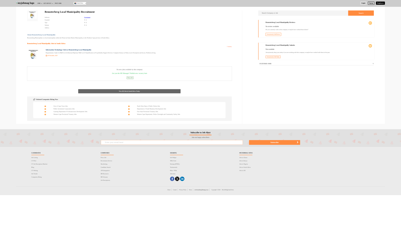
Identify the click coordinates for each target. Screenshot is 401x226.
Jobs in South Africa (245, 167)
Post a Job (130, 77)
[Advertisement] (316, 86)
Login (363, 3)
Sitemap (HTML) (175, 164)
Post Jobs (58, 3)
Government (87, 17)
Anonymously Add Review (273, 34)
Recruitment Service (106, 161)
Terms (190, 190)
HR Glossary (104, 177)
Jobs (39, 3)
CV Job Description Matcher (39, 164)
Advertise (172, 174)
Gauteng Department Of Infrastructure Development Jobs (70, 111)
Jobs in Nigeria (243, 164)
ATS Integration (105, 170)
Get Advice (47, 3)
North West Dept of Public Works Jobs (148, 106)
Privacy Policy (182, 190)
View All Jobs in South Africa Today (129, 91)
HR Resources (105, 174)
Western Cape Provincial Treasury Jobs (65, 114)
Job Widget (173, 157)
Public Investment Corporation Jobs (64, 109)
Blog (32, 167)
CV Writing (34, 170)
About (168, 190)
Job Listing (34, 157)
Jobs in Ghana (243, 157)
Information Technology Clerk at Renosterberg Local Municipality (68, 50)
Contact (175, 190)
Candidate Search (106, 167)
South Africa (80, 3)
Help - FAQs (173, 170)
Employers (380, 3)
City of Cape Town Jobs (60, 106)
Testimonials (173, 167)
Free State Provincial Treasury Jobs (147, 111)
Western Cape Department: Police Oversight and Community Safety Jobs (158, 114)
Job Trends (34, 174)
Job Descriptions (105, 180)
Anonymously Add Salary (273, 57)
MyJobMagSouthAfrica (228, 190)
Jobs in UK (242, 170)
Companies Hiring (36, 177)
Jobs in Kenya (243, 161)
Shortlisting (104, 164)
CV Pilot (33, 161)
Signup (371, 3)
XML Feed (173, 161)
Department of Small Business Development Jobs (151, 109)
